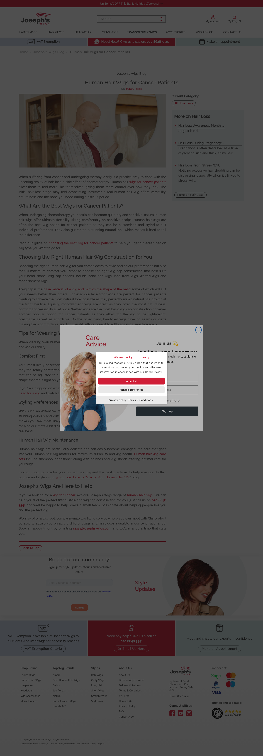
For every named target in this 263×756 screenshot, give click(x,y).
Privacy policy (117, 399)
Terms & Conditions (140, 399)
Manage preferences (131, 389)
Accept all (131, 381)
